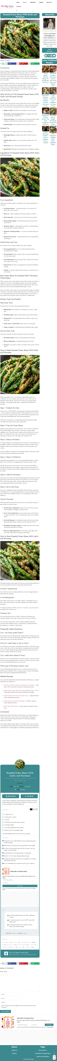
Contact (18, 6)
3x (36, 809)
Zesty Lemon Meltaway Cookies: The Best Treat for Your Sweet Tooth (45, 100)
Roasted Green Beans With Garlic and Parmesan (20, 15)
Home (17, 2)
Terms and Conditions (43, 1056)
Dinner (41, 2)
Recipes (25, 2)
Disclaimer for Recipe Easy (42, 1053)
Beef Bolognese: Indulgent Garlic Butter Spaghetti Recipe (53, 139)
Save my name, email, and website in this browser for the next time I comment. (19, 1006)
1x (31, 809)
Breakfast (33, 2)
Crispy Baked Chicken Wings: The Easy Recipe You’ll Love (45, 78)
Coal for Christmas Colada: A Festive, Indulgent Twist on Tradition (45, 137)
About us (49, 2)
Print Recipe (12, 796)
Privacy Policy (43, 1050)
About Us (14, 1050)
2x (33, 809)
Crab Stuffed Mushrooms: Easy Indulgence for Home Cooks (53, 100)
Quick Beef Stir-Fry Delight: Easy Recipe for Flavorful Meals (53, 120)
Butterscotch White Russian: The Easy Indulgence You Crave (45, 120)
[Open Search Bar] (17, 11)
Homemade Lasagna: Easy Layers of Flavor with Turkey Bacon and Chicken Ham (53, 80)
